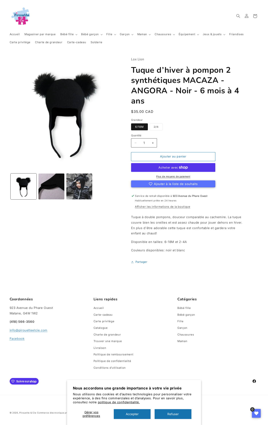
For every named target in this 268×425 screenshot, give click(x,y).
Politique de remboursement (113, 354)
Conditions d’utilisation (110, 367)
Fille (180, 321)
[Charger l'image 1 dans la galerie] (24, 186)
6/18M (139, 126)
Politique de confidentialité (112, 361)
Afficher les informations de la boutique (162, 206)
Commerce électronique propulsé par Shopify (62, 413)
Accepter (132, 414)
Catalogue (101, 328)
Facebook (17, 338)
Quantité (136, 135)
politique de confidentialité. (119, 402)
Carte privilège (104, 321)
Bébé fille (184, 308)
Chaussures (185, 334)
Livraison (100, 348)
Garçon (182, 328)
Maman (182, 341)
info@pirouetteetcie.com (29, 330)
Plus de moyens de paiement (173, 176)
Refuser (173, 414)
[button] (68, 34)
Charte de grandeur (107, 334)
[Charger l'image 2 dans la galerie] (51, 186)
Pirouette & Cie (27, 413)
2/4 (158, 127)
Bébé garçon (186, 314)
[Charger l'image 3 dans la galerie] (79, 186)
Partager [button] (141, 262)
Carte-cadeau (103, 314)
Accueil (99, 308)
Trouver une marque (108, 341)
